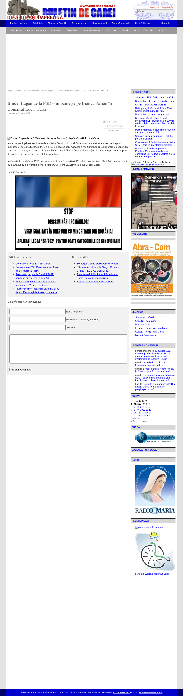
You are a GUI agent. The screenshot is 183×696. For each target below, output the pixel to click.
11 (144, 410)
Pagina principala (18, 23)
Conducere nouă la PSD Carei (33, 263)
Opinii (125, 30)
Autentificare (154, 7)
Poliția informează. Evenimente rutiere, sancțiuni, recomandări (155, 131)
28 (132, 418)
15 (135, 412)
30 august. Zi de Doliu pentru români (97, 263)
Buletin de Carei (51, 10)
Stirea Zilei (72, 30)
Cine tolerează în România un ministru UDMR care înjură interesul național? (155, 143)
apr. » (146, 421)
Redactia (165, 23)
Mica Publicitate (143, 23)
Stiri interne (15, 30)
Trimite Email (114, 131)
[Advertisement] (91, 63)
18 (144, 412)
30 (138, 418)
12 (147, 410)
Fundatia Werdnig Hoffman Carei (152, 573)
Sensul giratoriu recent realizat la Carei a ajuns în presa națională (154, 370)
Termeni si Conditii (57, 23)
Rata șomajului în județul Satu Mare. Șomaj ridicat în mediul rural (154, 109)
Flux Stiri (149, 30)
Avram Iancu (158, 527)
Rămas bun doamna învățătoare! (95, 281)
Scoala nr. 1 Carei (144, 317)
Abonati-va (166, 7)
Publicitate (38, 23)
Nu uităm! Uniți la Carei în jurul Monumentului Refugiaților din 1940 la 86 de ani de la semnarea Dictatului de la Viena (155, 122)
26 (147, 415)
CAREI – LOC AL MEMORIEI (93, 270)
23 (138, 415)
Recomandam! (99, 23)
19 (147, 412)
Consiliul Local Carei (145, 321)
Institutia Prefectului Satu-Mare (151, 328)
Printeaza (112, 122)
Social (136, 30)
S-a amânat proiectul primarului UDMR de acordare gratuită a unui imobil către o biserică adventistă (155, 378)
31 (141, 418)
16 (138, 412)
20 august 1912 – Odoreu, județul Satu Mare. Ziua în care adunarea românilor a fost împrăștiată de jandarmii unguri (153, 355)
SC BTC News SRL (121, 692)
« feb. (134, 421)
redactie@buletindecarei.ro (150, 692)
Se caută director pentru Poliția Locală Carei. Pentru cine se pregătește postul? (155, 387)
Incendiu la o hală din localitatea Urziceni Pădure (150, 364)
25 (144, 415)
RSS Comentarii (115, 126)
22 (135, 415)
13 (150, 410)
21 (132, 415)
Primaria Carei (142, 324)
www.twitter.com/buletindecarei (149, 164)
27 (150, 415)
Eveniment (56, 30)
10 (141, 410)
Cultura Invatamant (92, 30)
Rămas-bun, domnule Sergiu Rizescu (98, 267)
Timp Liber (111, 30)
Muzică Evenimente (145, 335)
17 (141, 412)
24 (141, 415)
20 (150, 412)
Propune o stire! (79, 23)
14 (132, 412)
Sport (161, 30)
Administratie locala (36, 30)
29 (135, 418)
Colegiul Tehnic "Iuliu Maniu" (150, 331)
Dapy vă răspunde (121, 23)
